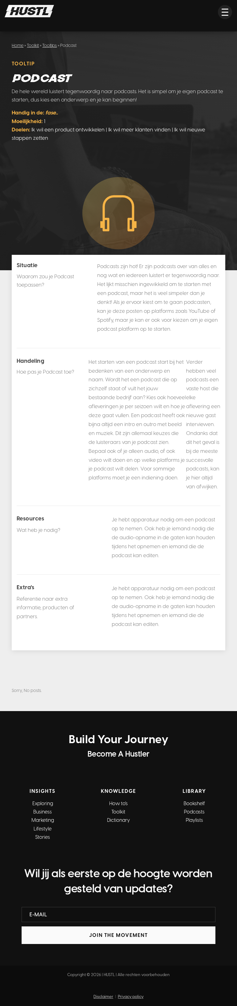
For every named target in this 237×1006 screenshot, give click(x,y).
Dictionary (118, 820)
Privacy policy (130, 996)
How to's (118, 803)
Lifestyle (43, 829)
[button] (225, 12)
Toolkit (33, 45)
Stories (42, 837)
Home (17, 45)
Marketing (42, 820)
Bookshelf (194, 803)
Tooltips (49, 45)
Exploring (42, 803)
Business (42, 812)
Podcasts (194, 812)
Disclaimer (103, 996)
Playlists (194, 820)
